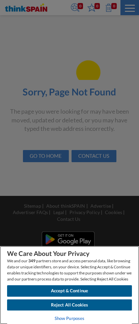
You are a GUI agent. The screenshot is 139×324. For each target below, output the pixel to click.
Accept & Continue (69, 290)
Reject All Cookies (69, 304)
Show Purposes (70, 318)
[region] (69, 285)
